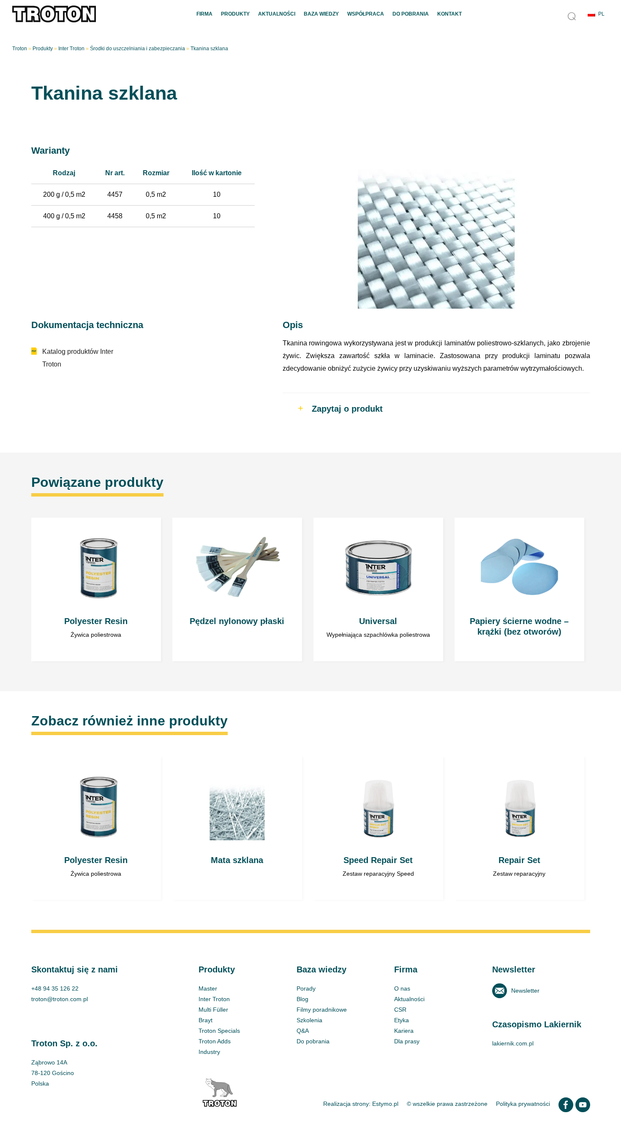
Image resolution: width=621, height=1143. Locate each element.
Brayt (205, 1020)
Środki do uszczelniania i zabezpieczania (137, 49)
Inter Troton (71, 49)
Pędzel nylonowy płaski (237, 589)
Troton (19, 49)
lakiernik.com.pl (513, 1043)
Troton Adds (215, 1041)
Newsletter (525, 990)
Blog (302, 999)
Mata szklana (237, 828)
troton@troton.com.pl (59, 999)
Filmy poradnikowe (322, 1009)
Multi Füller (213, 1009)
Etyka (401, 1020)
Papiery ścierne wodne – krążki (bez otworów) (520, 589)
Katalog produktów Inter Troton (77, 358)
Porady (306, 988)
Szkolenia (309, 1020)
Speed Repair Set (378, 828)
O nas (402, 988)
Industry (209, 1051)
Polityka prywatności (523, 1103)
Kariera (404, 1030)
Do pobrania (410, 14)
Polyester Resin (96, 589)
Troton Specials (219, 1030)
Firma (204, 14)
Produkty (235, 14)
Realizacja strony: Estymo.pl (360, 1103)
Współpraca (365, 14)
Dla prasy (406, 1041)
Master (208, 988)
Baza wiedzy (321, 14)
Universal (378, 589)
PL (601, 14)
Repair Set (520, 828)
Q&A (303, 1030)
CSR (400, 1009)
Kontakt (449, 14)
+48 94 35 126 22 (55, 988)
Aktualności (276, 14)
